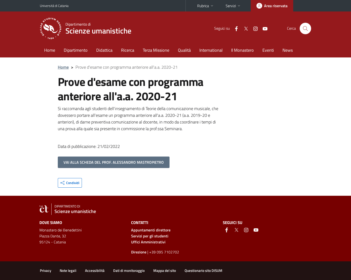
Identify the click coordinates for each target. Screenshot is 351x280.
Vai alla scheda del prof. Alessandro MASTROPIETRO (114, 162)
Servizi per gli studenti (149, 236)
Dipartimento (76, 50)
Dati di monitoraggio (129, 270)
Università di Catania (54, 5)
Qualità (184, 50)
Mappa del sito (164, 270)
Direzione (138, 252)
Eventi (268, 50)
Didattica (104, 50)
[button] (70, 183)
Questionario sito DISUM (203, 270)
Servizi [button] (231, 6)
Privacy (45, 270)
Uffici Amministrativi (148, 242)
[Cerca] (305, 28)
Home (49, 50)
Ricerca (127, 50)
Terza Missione (156, 50)
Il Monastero (242, 50)
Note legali (68, 270)
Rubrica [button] (203, 6)
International (211, 50)
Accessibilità (95, 270)
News (287, 50)
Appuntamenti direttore (150, 230)
